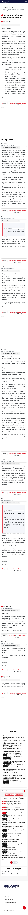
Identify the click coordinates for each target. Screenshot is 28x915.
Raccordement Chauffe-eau (14, 743)
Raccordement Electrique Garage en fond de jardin (12, 776)
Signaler (5, 103)
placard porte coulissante (13, 807)
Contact (7, 896)
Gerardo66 (8, 21)
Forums (10, 6)
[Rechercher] (23, 791)
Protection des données (10, 902)
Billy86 (5, 143)
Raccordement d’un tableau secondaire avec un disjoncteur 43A (12, 755)
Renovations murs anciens (13, 801)
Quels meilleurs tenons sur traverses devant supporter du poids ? (14, 763)
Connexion (12, 103)
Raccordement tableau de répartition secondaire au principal (12, 752)
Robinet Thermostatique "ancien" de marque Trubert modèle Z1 (13, 810)
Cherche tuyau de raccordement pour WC (10, 773)
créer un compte (21, 103)
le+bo (5, 217)
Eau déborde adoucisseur (13, 855)
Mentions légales (9, 899)
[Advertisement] (14, 122)
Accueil (4, 6)
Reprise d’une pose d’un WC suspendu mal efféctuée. (11, 852)
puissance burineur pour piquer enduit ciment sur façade (12, 827)
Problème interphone (12, 841)
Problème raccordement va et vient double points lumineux (14, 779)
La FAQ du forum (19, 794)
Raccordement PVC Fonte (18, 761)
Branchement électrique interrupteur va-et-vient (11, 846)
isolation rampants (12, 849)
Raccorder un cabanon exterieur (14, 813)
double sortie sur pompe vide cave (16, 844)
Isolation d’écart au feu (13, 839)
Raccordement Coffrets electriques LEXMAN (12, 746)
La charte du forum (9, 794)
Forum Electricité (8, 7)
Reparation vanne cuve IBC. (14, 833)
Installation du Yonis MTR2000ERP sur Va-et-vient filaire (13, 804)
